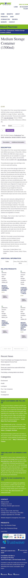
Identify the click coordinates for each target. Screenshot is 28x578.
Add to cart (10, 130)
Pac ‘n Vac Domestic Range (8, 525)
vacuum (23, 137)
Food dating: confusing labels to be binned (12, 372)
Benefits (10, 14)
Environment (4, 380)
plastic (2, 137)
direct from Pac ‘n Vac (6, 461)
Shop (12, 16)
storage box (8, 137)
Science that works (8, 218)
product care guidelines (19, 482)
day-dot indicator (8, 118)
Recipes (15, 19)
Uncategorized (5, 394)
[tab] (6, 142)
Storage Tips (5, 19)
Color (3, 125)
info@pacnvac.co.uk (6, 504)
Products (4, 16)
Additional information (18, 142)
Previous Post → (20, 348)
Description (6, 142)
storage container (16, 137)
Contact (12, 22)
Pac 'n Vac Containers (7, 389)
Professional (17, 135)
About (17, 14)
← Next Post (6, 348)
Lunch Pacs (4, 531)
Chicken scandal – (6, 364)
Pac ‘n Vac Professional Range (9, 528)
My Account (24, 7)
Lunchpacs (4, 386)
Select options (5, 296)
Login (16, 7)
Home (2, 14)
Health (2, 383)
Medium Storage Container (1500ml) (13, 43)
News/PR (4, 22)
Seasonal (3, 392)
